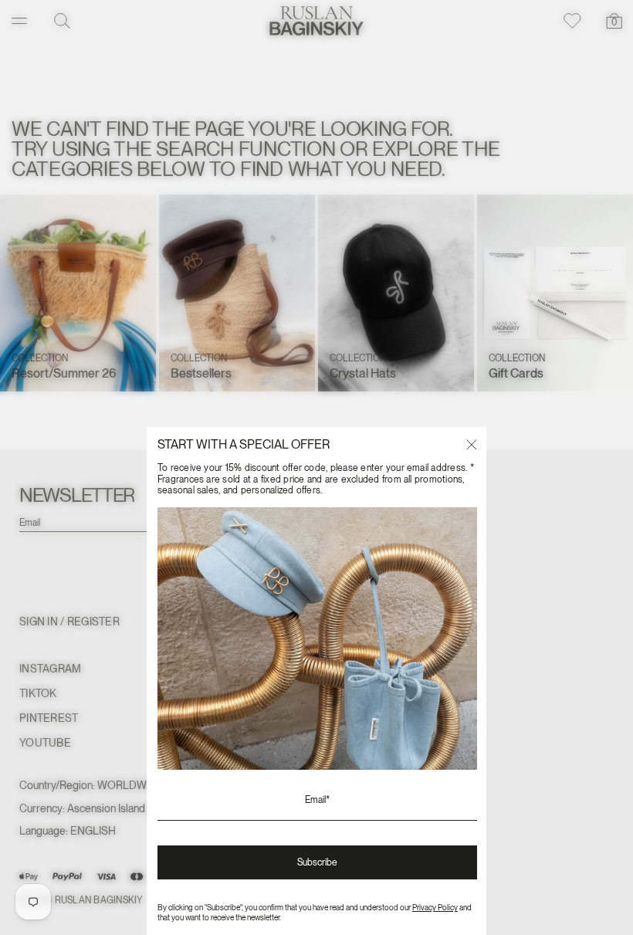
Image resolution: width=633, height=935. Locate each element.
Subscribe (317, 862)
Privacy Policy (435, 907)
